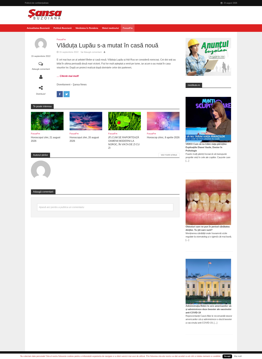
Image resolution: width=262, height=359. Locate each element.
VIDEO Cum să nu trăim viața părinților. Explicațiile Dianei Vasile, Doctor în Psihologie (206, 147)
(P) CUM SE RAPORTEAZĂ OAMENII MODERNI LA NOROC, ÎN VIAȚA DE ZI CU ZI (124, 142)
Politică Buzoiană (63, 28)
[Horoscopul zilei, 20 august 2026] (86, 121)
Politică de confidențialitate (37, 3)
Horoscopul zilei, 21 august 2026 (45, 139)
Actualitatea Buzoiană (38, 28)
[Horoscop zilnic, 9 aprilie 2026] (163, 121)
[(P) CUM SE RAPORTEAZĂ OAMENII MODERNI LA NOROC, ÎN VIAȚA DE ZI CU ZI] (124, 121)
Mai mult (238, 356)
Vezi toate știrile (169, 155)
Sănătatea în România (87, 28)
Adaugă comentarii (41, 69)
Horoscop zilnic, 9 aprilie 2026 (163, 137)
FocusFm (128, 28)
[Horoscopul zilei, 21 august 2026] (47, 121)
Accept (227, 356)
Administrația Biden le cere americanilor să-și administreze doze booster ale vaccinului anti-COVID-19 (209, 309)
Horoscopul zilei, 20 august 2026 (84, 139)
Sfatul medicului (110, 28)
